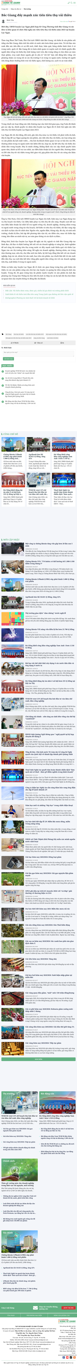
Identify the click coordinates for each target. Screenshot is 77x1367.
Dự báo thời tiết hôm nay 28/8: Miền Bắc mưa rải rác (47, 909)
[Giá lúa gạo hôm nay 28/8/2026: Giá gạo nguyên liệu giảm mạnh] (12, 879)
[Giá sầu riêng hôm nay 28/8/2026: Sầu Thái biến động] (12, 930)
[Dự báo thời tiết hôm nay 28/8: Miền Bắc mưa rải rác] (12, 914)
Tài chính (8, 1232)
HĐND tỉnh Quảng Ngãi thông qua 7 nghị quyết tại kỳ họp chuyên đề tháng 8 (49, 735)
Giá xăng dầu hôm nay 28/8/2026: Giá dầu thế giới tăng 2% (49, 1027)
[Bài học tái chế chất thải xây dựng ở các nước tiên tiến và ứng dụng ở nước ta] (12, 669)
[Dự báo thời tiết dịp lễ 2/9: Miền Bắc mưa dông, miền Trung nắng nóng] (12, 827)
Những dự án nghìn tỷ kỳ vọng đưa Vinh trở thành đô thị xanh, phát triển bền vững (19, 1197)
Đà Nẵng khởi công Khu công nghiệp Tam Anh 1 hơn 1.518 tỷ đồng (63, 456)
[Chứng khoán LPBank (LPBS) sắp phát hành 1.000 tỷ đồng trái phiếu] (13, 444)
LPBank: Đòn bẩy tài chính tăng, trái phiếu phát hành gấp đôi (19, 1282)
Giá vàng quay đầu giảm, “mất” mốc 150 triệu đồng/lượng (49, 993)
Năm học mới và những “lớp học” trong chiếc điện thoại (49, 805)
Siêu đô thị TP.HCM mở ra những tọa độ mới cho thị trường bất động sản (57, 1145)
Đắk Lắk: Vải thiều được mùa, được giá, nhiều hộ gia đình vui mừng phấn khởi (37, 290)
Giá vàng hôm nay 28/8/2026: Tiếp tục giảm (43, 1043)
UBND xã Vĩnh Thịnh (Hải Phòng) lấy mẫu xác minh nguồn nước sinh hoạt (50, 840)
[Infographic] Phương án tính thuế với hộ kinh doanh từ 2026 (30, 298)
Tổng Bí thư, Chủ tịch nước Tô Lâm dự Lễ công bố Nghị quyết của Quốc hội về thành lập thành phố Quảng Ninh (49, 753)
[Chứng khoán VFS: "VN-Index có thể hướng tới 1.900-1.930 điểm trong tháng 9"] (12, 567)
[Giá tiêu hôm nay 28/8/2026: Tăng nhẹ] (12, 964)
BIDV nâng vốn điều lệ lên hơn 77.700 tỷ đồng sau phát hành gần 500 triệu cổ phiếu (20, 1290)
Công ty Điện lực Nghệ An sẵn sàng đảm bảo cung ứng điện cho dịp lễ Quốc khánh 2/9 (50, 788)
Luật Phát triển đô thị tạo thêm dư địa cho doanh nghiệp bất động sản (19, 1205)
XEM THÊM (38, 1059)
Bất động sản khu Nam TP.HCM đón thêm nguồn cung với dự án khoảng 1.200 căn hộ (57, 1137)
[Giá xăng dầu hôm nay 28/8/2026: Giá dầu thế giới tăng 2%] (12, 1032)
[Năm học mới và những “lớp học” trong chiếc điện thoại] (12, 811)
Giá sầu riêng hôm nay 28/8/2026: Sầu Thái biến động (47, 925)
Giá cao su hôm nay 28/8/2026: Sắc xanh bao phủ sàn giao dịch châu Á (49, 942)
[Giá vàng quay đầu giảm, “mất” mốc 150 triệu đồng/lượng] (12, 998)
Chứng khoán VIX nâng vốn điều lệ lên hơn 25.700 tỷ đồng (49, 629)
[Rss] (74, 1357)
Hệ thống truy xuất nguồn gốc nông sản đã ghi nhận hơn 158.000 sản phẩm (19, 1220)
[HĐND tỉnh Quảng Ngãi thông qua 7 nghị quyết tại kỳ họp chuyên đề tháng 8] (12, 740)
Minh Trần (10, 20)
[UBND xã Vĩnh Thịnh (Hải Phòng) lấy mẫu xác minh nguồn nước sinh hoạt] (12, 845)
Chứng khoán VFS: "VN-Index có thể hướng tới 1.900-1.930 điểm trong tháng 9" (49, 562)
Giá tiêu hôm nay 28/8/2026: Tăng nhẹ (41, 959)
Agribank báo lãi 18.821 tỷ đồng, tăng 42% (37, 456)
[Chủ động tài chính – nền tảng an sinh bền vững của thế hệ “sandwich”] (12, 722)
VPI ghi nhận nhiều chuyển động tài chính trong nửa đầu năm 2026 (19, 1149)
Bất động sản (47, 1093)
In (63, 343)
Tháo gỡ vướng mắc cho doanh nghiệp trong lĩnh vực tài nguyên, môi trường (17, 1184)
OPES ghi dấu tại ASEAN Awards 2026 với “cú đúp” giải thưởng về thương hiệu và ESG (48, 892)
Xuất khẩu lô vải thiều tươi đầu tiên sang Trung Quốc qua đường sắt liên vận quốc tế (39, 294)
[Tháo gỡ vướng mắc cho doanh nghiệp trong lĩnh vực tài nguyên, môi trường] (19, 1170)
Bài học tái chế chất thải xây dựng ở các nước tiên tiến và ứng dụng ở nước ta (49, 664)
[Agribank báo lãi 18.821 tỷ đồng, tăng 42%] (38, 444)
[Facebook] (64, 1357)
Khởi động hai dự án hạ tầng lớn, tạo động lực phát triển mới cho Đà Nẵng (57, 1152)
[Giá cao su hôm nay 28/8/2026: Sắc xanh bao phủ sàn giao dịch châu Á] (12, 947)
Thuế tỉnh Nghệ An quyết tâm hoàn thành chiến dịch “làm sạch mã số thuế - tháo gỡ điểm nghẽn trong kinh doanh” (63, 492)
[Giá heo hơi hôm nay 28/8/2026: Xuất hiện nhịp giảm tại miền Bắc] (12, 981)
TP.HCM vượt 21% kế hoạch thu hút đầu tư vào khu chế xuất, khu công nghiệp (38, 492)
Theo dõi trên (64, 21)
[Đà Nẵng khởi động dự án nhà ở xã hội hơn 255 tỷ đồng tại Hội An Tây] (13, 480)
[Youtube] (67, 1357)
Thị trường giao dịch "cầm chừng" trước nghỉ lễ (45, 613)
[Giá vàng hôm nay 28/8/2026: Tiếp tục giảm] (12, 1048)
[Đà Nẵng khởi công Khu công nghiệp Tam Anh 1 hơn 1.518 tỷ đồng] (63, 444)
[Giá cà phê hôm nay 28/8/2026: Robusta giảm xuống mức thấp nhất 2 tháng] (12, 1014)
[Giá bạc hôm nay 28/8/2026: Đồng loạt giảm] (12, 862)
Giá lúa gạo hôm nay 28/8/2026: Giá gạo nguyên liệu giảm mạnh (49, 874)
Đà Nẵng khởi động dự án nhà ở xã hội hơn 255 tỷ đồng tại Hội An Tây (13, 492)
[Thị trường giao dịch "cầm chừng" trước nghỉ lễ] (12, 619)
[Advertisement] (38, 317)
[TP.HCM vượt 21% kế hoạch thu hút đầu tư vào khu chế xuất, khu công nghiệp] (38, 480)
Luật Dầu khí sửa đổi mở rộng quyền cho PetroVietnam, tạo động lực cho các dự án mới (19, 1212)
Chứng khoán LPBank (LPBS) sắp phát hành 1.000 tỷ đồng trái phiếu (12, 456)
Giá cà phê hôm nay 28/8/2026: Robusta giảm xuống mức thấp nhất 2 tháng (49, 1010)
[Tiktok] (71, 1357)
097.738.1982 (69, 1308)
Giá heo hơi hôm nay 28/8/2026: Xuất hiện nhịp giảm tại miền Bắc (48, 976)
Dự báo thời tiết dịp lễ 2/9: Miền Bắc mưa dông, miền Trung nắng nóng (47, 822)
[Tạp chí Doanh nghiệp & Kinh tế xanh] (10, 2)
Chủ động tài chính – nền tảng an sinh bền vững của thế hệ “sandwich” (50, 717)
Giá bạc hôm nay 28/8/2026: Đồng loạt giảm (43, 857)
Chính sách (9, 1160)
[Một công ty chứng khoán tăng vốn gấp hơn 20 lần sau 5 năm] (12, 549)
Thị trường (8, 1093)
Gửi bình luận (8, 359)
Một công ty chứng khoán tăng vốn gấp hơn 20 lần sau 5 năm (48, 544)
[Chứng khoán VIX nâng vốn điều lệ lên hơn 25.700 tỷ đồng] (12, 635)
